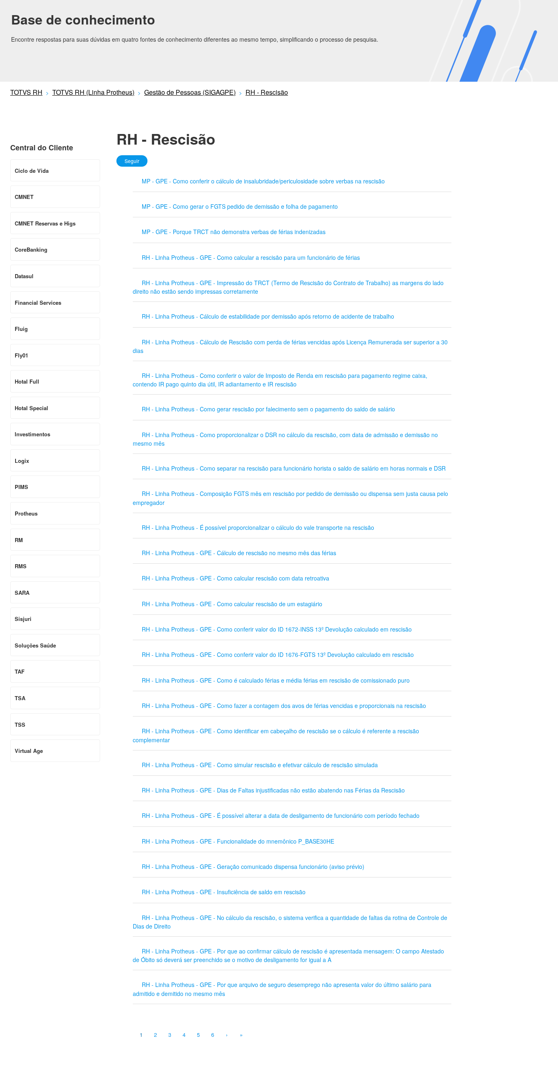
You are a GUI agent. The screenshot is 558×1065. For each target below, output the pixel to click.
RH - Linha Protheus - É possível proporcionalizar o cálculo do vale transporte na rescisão (258, 527)
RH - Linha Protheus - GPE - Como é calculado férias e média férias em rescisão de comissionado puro (276, 680)
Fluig (21, 329)
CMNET (24, 197)
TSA (20, 698)
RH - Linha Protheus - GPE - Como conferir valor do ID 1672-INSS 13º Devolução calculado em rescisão (277, 629)
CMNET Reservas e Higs (45, 223)
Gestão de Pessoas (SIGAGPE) (190, 92)
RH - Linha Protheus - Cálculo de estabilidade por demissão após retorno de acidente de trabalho (268, 316)
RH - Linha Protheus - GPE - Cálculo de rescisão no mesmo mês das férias (239, 553)
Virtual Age (29, 751)
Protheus (26, 513)
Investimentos (32, 434)
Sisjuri (23, 619)
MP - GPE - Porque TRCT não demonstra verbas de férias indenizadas (234, 232)
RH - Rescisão (267, 92)
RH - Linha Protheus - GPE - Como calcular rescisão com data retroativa (235, 578)
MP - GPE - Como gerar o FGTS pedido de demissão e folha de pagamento (240, 206)
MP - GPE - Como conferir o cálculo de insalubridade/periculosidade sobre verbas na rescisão (263, 181)
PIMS (21, 487)
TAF (20, 671)
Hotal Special (31, 408)
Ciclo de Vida (32, 170)
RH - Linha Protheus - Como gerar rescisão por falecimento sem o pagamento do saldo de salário (268, 409)
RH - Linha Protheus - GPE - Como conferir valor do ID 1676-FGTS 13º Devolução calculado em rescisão (278, 654)
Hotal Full (27, 381)
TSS (20, 724)
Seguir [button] (132, 160)
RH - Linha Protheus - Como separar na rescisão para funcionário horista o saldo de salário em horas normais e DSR (294, 468)
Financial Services (38, 302)
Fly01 (21, 355)
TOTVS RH (26, 92)
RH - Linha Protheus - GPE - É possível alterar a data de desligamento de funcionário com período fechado (281, 815)
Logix (22, 460)
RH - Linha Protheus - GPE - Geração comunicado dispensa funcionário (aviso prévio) (253, 866)
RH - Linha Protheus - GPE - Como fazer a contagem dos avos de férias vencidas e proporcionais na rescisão (284, 705)
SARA (22, 592)
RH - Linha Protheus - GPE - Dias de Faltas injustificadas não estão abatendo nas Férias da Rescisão (273, 790)
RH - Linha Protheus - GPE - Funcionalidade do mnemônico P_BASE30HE (238, 841)
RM (19, 540)
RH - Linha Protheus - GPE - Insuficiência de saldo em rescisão (224, 892)
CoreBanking (31, 249)
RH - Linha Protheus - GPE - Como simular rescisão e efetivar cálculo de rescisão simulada (260, 765)
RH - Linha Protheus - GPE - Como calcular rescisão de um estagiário (232, 604)
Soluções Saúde (35, 645)
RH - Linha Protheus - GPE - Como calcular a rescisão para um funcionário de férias (251, 257)
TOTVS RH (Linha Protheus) (93, 92)
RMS (21, 566)
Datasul (24, 276)
